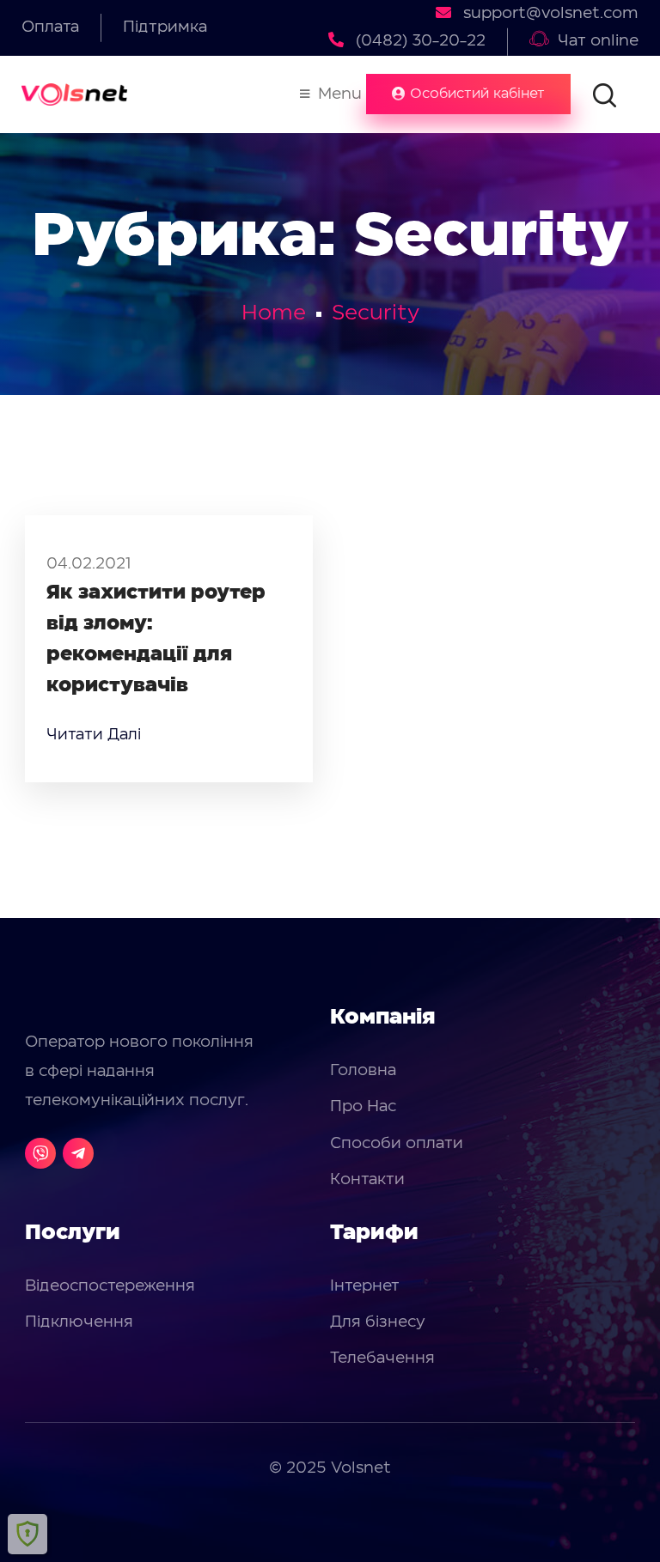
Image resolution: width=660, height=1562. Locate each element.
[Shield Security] (27, 1533)
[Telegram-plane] (78, 1153)
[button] (468, 94)
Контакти (367, 1180)
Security (375, 313)
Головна (363, 1071)
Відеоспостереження (110, 1286)
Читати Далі (93, 735)
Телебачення (382, 1358)
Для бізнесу (377, 1322)
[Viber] (40, 1153)
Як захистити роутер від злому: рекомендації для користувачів (156, 639)
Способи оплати (396, 1144)
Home (273, 313)
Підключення (79, 1322)
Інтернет (365, 1286)
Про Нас (363, 1107)
